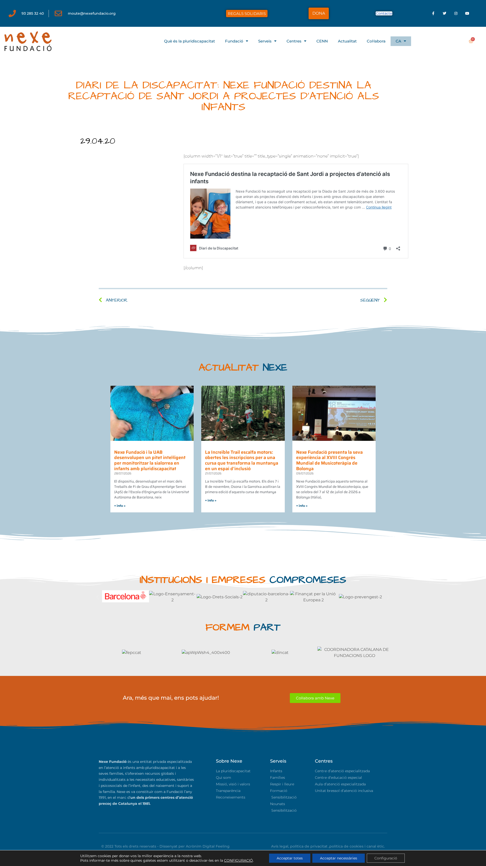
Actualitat (347, 41)
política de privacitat (309, 846)
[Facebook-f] (433, 13)
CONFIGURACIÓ (238, 860)
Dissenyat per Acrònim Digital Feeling (194, 846)
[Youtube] (467, 13)
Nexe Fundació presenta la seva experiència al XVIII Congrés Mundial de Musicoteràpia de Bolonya (329, 460)
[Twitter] (444, 13)
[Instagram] (456, 13)
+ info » (120, 506)
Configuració (385, 858)
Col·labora (376, 41)
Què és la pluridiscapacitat (189, 41)
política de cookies (346, 846)
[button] (97, 597)
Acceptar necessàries (338, 858)
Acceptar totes (290, 858)
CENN (322, 41)
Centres (294, 41)
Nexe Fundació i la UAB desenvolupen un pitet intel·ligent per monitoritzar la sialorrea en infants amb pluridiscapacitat (150, 460)
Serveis (265, 41)
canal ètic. (376, 846)
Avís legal (279, 846)
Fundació (234, 41)
